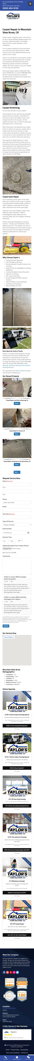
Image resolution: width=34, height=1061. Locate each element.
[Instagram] (14, 972)
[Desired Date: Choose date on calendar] (28, 532)
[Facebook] (4, 972)
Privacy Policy (15, 622)
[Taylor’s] (17, 15)
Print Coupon (17, 728)
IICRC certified (19, 371)
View (16, 403)
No (12, 581)
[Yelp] (10, 972)
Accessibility (24, 1050)
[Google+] (7, 972)
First (4, 487)
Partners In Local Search (17, 1046)
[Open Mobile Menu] (30, 4)
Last (4, 494)
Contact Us (24, 1053)
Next (16, 472)
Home (7, 1050)
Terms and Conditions (13, 1053)
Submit (6, 626)
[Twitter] (17, 972)
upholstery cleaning (15, 365)
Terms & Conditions (7, 622)
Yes (7, 581)
